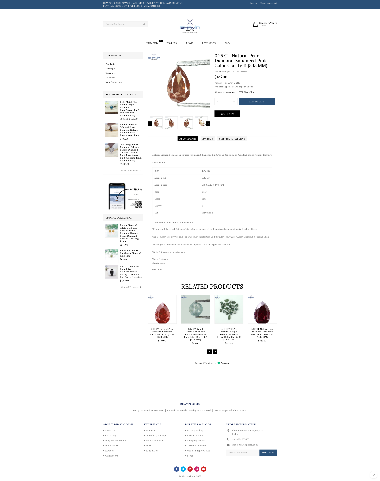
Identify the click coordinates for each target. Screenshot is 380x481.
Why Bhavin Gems (115, 440)
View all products (131, 170)
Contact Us (111, 455)
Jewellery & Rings (156, 435)
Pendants (110, 64)
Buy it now (227, 114)
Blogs (190, 455)
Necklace (110, 77)
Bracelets (111, 73)
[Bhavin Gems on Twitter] (183, 468)
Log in (253, 3)
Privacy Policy (195, 430)
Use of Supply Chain (198, 450)
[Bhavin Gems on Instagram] (197, 468)
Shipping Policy (196, 440)
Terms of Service (197, 445)
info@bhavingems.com (245, 444)
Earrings (110, 68)
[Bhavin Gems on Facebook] (176, 468)
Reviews (110, 450)
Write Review (240, 71)
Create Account (268, 3)
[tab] (123, 64)
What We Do (112, 445)
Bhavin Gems (190, 404)
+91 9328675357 (241, 439)
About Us (110, 430)
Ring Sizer (152, 450)
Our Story (110, 435)
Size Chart (250, 92)
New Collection (114, 82)
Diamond (151, 430)
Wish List (151, 445)
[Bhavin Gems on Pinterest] (190, 468)
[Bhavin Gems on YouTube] (203, 468)
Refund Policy (195, 435)
